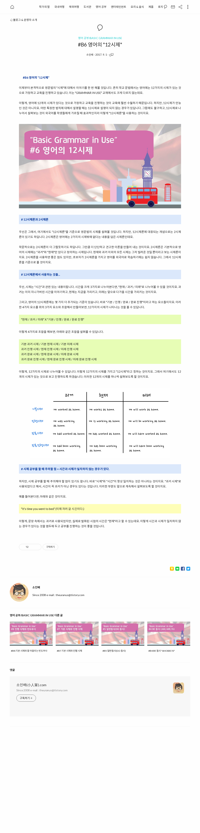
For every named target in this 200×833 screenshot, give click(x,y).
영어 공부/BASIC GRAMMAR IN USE (100, 38)
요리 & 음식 (137, 6)
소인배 (89, 54)
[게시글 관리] (37, 547)
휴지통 (162, 6)
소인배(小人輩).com (31, 685)
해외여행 (74, 6)
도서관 (87, 6)
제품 (151, 6)
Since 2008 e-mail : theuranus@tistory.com (42, 690)
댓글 (12, 670)
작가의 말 (44, 6)
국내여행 (59, 6)
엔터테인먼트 (118, 6)
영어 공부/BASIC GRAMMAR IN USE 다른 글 (36, 615)
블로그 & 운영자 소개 (25, 19)
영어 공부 (101, 6)
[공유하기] (32, 547)
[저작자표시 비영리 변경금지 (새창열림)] (63, 547)
